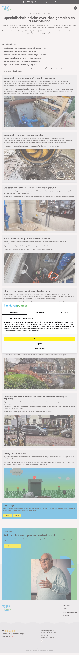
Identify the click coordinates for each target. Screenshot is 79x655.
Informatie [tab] (64, 312)
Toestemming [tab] (14, 312)
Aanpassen (40, 344)
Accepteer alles (39, 339)
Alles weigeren (39, 348)
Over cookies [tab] (39, 312)
